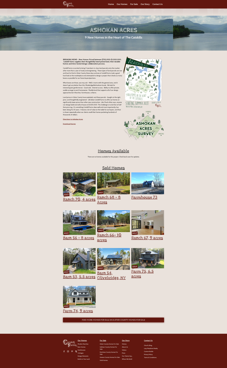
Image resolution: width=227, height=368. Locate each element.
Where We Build (127, 359)
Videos (124, 350)
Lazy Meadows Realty (151, 348)
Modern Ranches (83, 344)
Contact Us (157, 4)
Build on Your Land (84, 359)
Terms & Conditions (150, 357)
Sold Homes (104, 360)
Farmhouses (81, 350)
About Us (125, 347)
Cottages (80, 353)
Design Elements (83, 356)
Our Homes (122, 4)
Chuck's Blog (148, 345)
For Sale (134, 4)
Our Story (145, 4)
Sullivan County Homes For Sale (108, 348)
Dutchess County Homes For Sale (109, 353)
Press (123, 353)
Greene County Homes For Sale (110, 357)
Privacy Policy (148, 354)
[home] (68, 4)
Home (111, 4)
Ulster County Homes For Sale (109, 344)
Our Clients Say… (127, 356)
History (124, 344)
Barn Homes (81, 347)
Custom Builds (148, 351)
